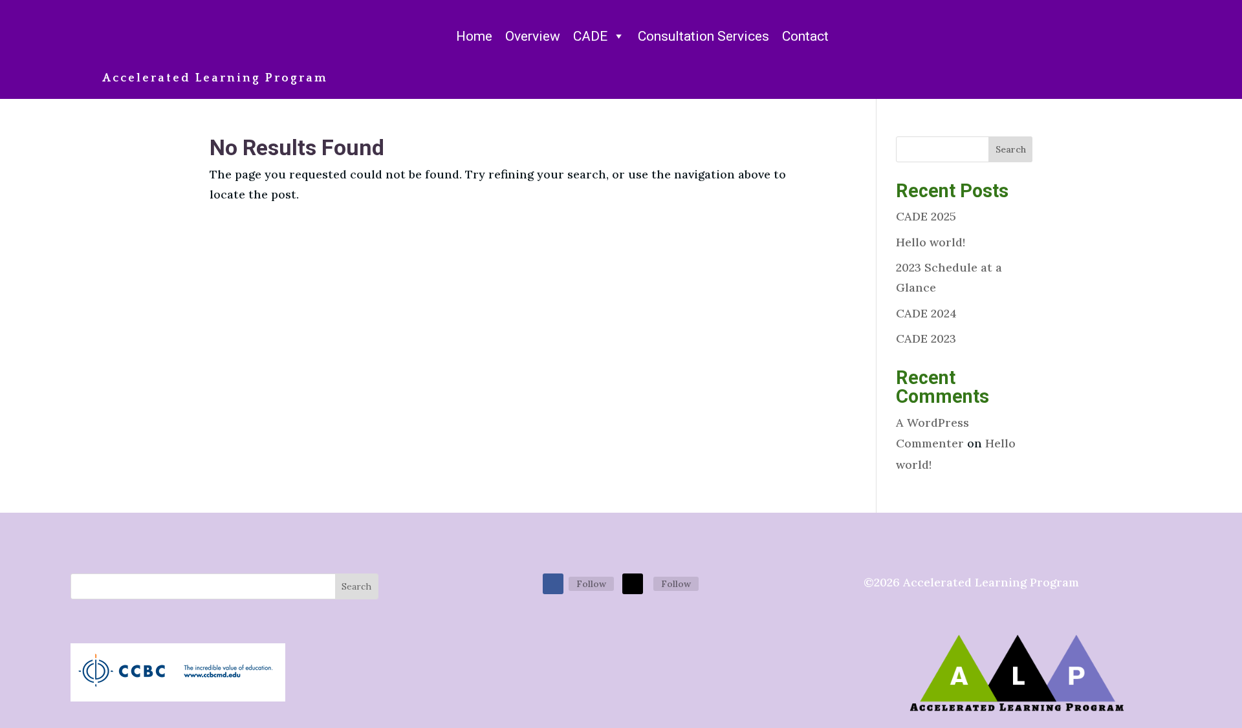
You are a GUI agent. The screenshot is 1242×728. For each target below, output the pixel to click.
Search (1011, 149)
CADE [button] (590, 36)
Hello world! (930, 242)
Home (474, 36)
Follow (591, 584)
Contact (805, 36)
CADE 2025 (926, 216)
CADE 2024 (926, 313)
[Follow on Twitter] (632, 583)
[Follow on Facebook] (553, 583)
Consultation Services (703, 36)
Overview (532, 36)
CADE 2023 (926, 338)
